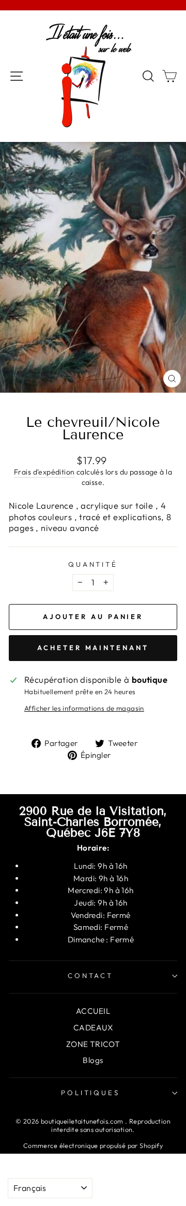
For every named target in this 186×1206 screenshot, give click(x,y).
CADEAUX (93, 1027)
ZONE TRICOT (93, 1044)
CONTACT (91, 975)
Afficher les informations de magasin (84, 708)
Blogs (93, 1060)
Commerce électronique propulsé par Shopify (93, 1145)
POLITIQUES (90, 1092)
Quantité (93, 564)
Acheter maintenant (92, 647)
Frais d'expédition (44, 472)
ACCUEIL (93, 1011)
